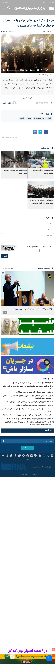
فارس (24, 98)
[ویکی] (3, 456)
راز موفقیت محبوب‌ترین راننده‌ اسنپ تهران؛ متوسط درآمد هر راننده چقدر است (27, 387)
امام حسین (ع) (39, 118)
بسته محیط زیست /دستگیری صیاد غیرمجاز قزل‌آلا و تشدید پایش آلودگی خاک (26, 410)
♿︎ (49, 658)
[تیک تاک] (11, 456)
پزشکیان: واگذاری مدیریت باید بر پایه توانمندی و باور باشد (32, 309)
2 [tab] (9, 268)
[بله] (35, 456)
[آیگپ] (31, 456)
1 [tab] (12, 268)
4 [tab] (3, 268)
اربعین (29, 118)
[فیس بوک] (15, 456)
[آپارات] (39, 456)
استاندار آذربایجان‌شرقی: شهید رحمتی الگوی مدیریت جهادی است (29, 401)
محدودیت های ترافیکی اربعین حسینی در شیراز (43, 172)
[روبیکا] (44, 456)
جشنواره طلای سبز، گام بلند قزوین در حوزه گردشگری (33, 392)
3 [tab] (6, 268)
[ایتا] (27, 456)
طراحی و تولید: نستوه (26, 475)
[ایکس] (48, 456)
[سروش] (23, 456)
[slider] (13, 70)
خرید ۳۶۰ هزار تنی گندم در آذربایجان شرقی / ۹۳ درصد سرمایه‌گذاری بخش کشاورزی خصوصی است (28, 423)
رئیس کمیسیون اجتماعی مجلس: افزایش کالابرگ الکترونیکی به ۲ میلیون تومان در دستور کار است (27, 397)
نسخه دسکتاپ (27, 448)
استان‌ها (30, 98)
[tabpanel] (27, 293)
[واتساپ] (27, 459)
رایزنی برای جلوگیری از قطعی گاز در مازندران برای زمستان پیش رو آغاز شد (26, 415)
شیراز (49, 118)
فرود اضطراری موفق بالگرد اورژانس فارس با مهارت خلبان (32, 382)
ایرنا (31, 8)
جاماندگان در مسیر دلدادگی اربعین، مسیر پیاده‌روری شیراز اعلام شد (41, 202)
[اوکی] (7, 456)
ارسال (5, 256)
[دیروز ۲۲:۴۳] (27, 288)
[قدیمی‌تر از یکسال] (41, 159)
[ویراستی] (19, 456)
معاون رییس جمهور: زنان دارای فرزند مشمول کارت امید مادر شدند (29, 418)
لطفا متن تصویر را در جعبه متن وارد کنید (40, 246)
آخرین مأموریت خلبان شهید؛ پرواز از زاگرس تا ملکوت (33, 405)
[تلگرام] (52, 456)
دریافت (44, 75)
